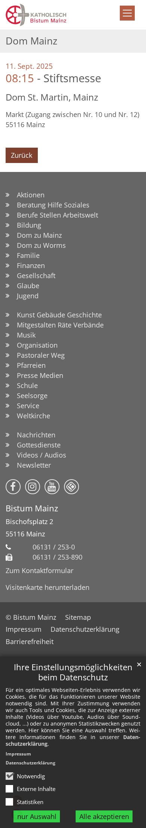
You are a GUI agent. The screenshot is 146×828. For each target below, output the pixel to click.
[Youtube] (52, 486)
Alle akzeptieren (104, 816)
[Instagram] (32, 486)
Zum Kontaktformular (39, 570)
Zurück (21, 155)
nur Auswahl (37, 816)
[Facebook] (13, 486)
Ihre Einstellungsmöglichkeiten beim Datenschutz (73, 672)
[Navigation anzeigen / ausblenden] (127, 13)
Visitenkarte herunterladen (47, 587)
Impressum (18, 754)
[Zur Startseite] (55, 14)
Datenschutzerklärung (30, 763)
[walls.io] (71, 486)
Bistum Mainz (32, 508)
